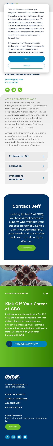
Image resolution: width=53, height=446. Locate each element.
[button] (44, 293)
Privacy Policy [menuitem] (13, 407)
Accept (26, 59)
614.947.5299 (11, 83)
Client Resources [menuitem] (15, 394)
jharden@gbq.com (14, 80)
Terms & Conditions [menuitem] (16, 399)
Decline (27, 65)
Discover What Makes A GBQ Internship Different (26, 344)
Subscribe (13, 426)
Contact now (26, 248)
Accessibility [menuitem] (12, 403)
